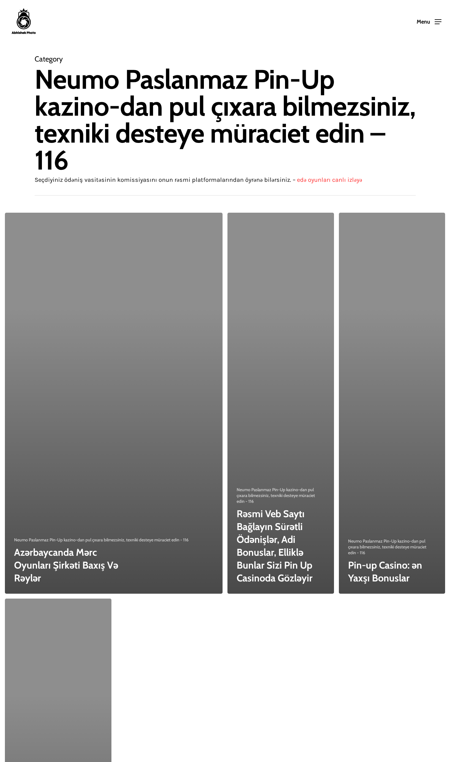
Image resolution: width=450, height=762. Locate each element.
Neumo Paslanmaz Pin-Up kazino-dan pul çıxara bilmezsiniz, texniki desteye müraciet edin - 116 (101, 540)
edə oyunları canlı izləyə (329, 179)
